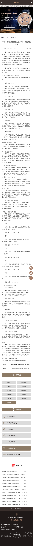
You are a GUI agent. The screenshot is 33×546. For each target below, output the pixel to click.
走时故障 (9, 386)
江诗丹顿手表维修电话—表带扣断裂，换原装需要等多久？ (21, 368)
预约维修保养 (9, 26)
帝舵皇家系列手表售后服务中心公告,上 (11, 475)
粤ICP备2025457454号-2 (21, 533)
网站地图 (18, 534)
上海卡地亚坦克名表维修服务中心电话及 (11, 472)
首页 (2, 6)
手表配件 (9, 394)
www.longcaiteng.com (11, 533)
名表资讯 (13, 37)
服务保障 (24, 6)
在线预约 (30, 6)
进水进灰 (23, 386)
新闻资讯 (9, 402)
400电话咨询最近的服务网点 (9, 529)
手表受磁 (9, 398)
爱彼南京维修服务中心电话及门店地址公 (11, 499)
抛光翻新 (23, 394)
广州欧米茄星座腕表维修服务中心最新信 (11, 481)
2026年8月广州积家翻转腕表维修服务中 (11, 478)
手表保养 (9, 382)
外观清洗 (23, 390)
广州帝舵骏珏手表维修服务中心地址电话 (11, 487)
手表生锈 (23, 382)
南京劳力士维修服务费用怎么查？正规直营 (11, 493)
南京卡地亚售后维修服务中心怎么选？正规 (11, 505)
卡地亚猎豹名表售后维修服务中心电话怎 (11, 484)
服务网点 (18, 6)
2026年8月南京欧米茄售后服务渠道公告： (11, 490)
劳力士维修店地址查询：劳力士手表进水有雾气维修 (21, 364)
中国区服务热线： (10, 524)
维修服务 (18, 409)
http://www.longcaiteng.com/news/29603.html (15, 360)
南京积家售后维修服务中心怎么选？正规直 (11, 502)
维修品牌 (6, 6)
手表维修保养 (13, 358)
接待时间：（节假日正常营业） (12, 527)
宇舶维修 (20, 313)
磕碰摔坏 (23, 398)
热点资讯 (12, 6)
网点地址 (9, 390)
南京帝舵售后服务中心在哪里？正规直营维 (11, 496)
